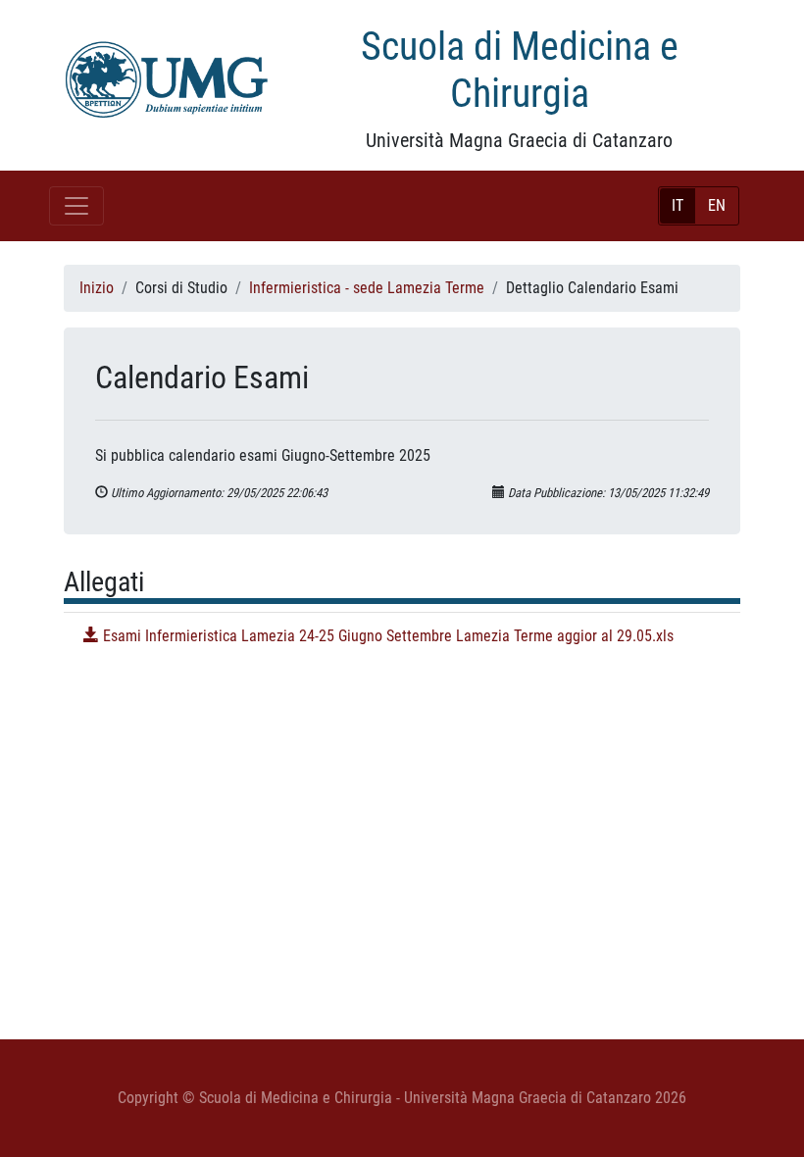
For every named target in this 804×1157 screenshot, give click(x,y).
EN (717, 205)
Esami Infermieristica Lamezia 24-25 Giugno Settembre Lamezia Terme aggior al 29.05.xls (386, 636)
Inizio (96, 287)
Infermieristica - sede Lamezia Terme (366, 287)
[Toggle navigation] (76, 206)
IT (677, 205)
